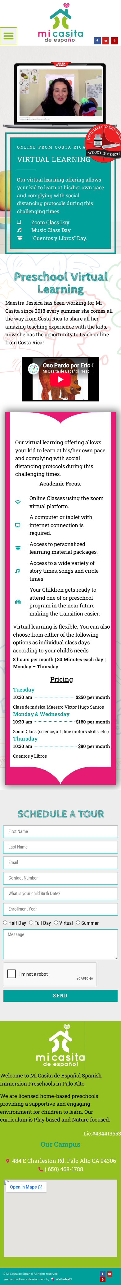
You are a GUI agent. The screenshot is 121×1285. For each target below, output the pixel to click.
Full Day (42, 923)
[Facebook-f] (97, 40)
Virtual (66, 923)
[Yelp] (114, 40)
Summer (90, 923)
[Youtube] (105, 40)
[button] (8, 35)
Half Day (17, 923)
